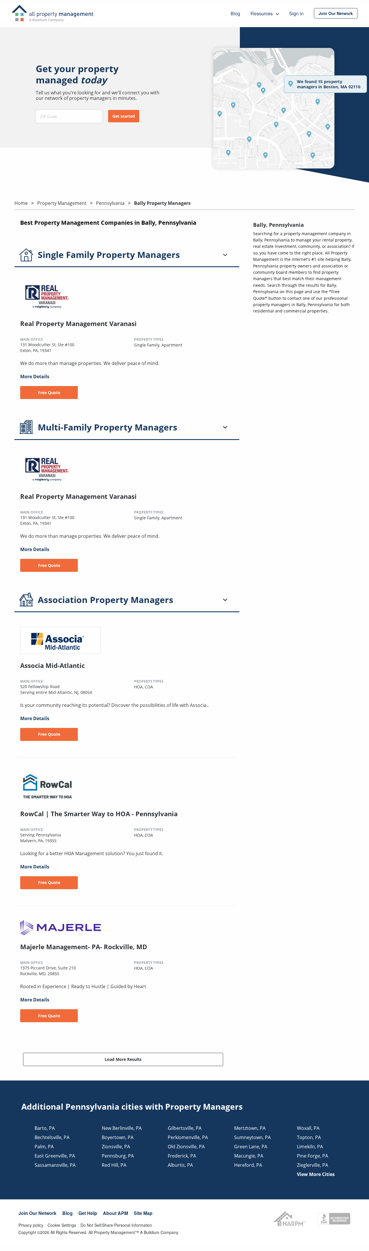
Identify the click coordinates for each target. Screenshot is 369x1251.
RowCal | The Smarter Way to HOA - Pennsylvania (99, 813)
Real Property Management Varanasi (78, 323)
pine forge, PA (312, 1156)
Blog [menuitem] (235, 13)
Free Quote (49, 392)
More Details (34, 376)
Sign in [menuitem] (296, 13)
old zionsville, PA (186, 1146)
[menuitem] (335, 13)
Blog (67, 1213)
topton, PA (309, 1137)
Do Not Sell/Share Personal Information (116, 1225)
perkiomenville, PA (188, 1137)
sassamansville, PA (55, 1165)
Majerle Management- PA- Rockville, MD (83, 946)
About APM (115, 1213)
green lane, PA (250, 1146)
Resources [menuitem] (262, 13)
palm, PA (44, 1146)
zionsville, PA (116, 1146)
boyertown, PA (117, 1137)
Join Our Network (37, 1213)
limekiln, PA (310, 1146)
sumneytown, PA (252, 1137)
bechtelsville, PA (52, 1137)
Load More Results (123, 1059)
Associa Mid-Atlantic (52, 665)
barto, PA (45, 1128)
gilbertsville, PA (185, 1128)
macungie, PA (248, 1156)
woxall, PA (308, 1128)
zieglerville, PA (312, 1165)
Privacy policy (30, 1225)
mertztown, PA (250, 1128)
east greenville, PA (55, 1156)
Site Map (143, 1213)
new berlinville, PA (122, 1128)
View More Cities (316, 1174)
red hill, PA (114, 1165)
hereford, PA (248, 1165)
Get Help (87, 1213)
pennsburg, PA (118, 1156)
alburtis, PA (180, 1165)
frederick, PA (182, 1156)
